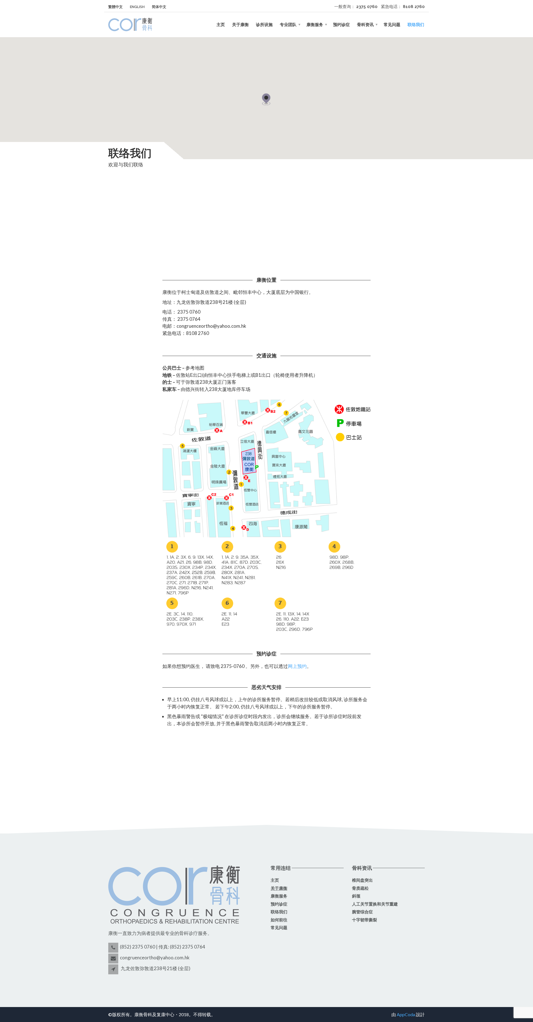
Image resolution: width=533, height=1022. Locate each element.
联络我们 (416, 24)
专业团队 (288, 24)
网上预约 (297, 666)
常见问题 (392, 24)
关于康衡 (240, 24)
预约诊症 (341, 24)
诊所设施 (264, 24)
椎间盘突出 (362, 880)
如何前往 (279, 919)
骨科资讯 (365, 24)
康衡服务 (314, 24)
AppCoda (406, 1014)
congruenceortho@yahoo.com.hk (155, 957)
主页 (221, 24)
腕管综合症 (362, 911)
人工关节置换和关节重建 (375, 904)
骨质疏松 (360, 888)
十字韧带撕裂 (364, 919)
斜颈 (356, 896)
